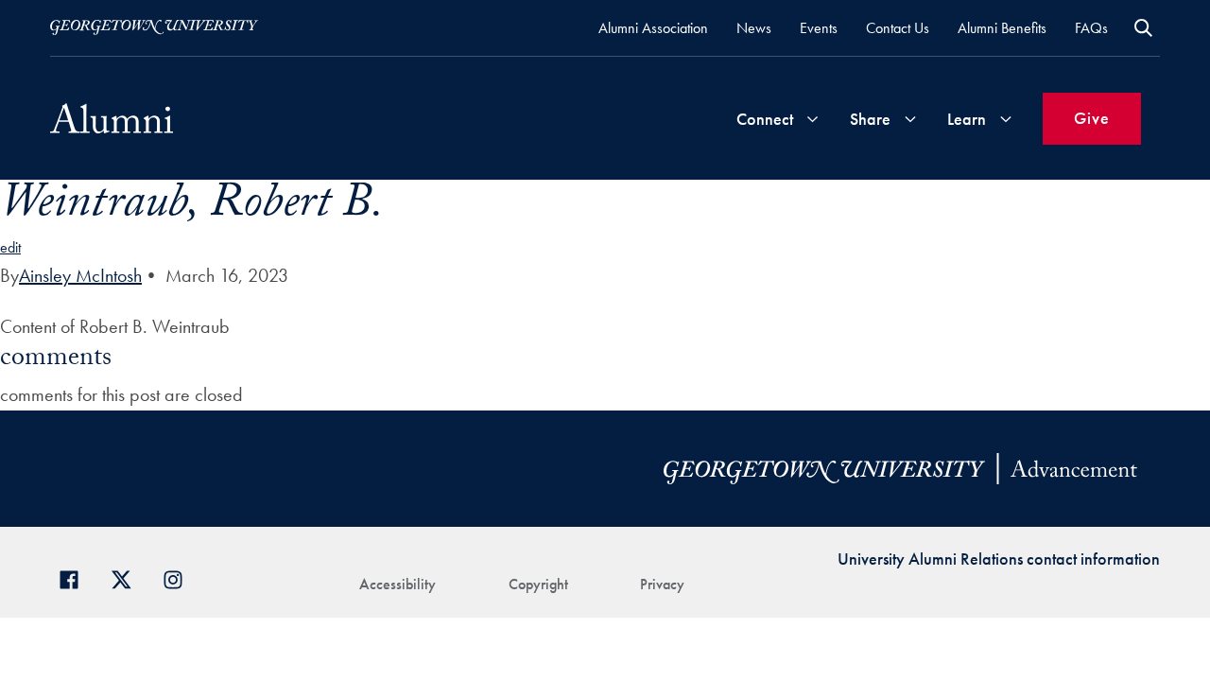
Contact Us (897, 28)
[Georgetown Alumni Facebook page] (76, 577)
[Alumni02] (111, 118)
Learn (966, 119)
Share (870, 119)
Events (819, 28)
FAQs (1091, 28)
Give (1092, 118)
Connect (764, 119)
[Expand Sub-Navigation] (812, 119)
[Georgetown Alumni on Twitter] (128, 577)
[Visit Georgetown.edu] (154, 27)
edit (10, 247)
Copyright (538, 584)
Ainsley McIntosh (80, 275)
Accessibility (397, 584)
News (753, 28)
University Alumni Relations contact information (999, 558)
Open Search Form (1143, 27)
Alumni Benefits (1002, 28)
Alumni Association (653, 28)
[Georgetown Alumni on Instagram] (180, 577)
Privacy (662, 584)
